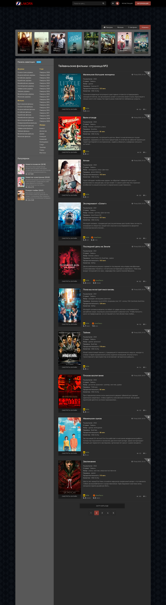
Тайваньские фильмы (25, 128)
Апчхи (86, 160)
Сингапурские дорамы (26, 86)
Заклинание (89, 461)
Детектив (43, 131)
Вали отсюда (89, 117)
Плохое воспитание (93, 375)
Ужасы (42, 150)
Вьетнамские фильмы (25, 104)
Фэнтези (43, 153)
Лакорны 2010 (45, 116)
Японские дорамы (24, 97)
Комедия (43, 136)
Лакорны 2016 (45, 99)
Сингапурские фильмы (26, 126)
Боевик (42, 128)
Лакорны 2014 (45, 105)
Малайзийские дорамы (26, 83)
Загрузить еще (102, 506)
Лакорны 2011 (44, 113)
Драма (42, 134)
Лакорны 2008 (45, 118)
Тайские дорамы (23, 91)
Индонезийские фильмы (26, 109)
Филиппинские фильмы (26, 134)
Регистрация (127, 3)
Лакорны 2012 (44, 110)
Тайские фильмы (23, 131)
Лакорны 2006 (45, 121)
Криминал (43, 139)
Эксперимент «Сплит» (95, 203)
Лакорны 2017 (44, 97)
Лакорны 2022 (45, 83)
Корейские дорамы (24, 80)
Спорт (42, 145)
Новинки (145, 27)
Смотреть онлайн (69, 109)
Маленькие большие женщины (99, 74)
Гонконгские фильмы (25, 107)
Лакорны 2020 (45, 89)
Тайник (86, 332)
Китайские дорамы (24, 78)
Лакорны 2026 (45, 72)
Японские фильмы (24, 136)
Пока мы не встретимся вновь (98, 289)
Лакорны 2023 (45, 80)
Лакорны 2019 (45, 91)
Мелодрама (44, 142)
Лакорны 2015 (45, 102)
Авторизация (142, 3)
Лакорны (109, 27)
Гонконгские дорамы (25, 72)
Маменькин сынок (92, 418)
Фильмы (120, 27)
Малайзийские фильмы (26, 117)
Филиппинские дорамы (26, 94)
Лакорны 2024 (45, 78)
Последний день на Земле (96, 246)
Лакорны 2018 (45, 94)
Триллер (43, 147)
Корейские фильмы (24, 115)
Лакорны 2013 (44, 108)
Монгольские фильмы (25, 120)
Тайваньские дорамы (25, 89)
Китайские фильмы (24, 112)
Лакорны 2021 (44, 86)
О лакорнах (132, 27)
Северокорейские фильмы (27, 123)
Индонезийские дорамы (26, 75)
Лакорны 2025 (45, 75)
